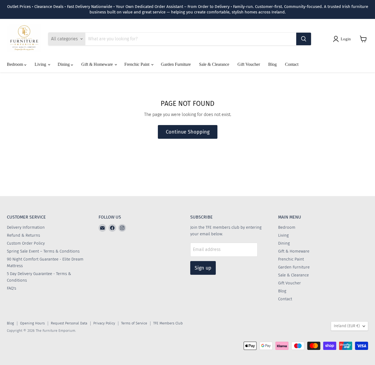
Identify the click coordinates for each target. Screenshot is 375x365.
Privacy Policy (104, 323)
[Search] (303, 39)
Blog (272, 64)
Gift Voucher (248, 64)
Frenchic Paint (137, 64)
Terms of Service (134, 323)
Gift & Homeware (97, 64)
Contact (291, 64)
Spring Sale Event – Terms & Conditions (43, 251)
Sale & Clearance (214, 64)
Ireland (347, 326)
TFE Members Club (168, 323)
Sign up (203, 268)
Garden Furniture (176, 64)
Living (41, 64)
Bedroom (15, 64)
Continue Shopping (187, 132)
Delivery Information (26, 227)
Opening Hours (32, 323)
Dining (64, 64)
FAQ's (11, 288)
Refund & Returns (23, 235)
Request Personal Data (69, 323)
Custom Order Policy (26, 243)
